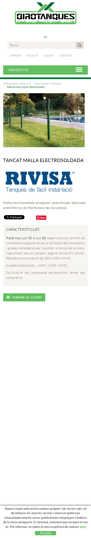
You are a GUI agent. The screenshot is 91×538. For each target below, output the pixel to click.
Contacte (65, 55)
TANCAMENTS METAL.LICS (17, 83)
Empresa (15, 55)
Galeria (48, 55)
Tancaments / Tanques (48, 83)
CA (45, 37)
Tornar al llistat (27, 297)
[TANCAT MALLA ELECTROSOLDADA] (44, 120)
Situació (32, 55)
